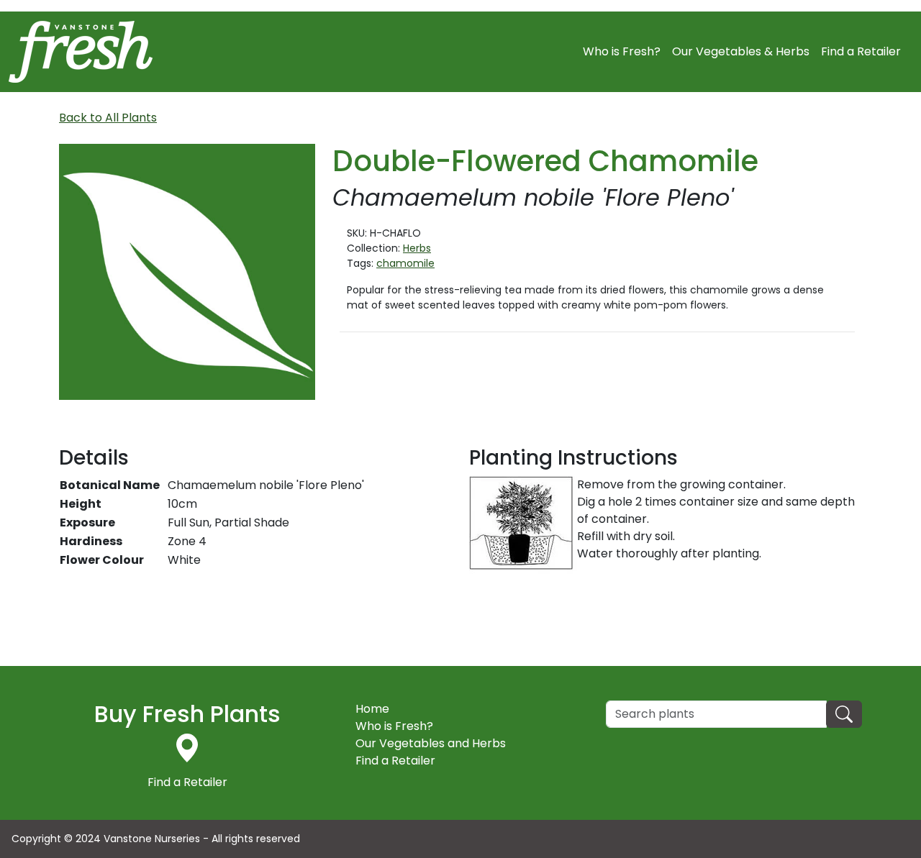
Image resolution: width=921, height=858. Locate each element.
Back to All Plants (108, 117)
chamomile (405, 263)
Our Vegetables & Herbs (740, 51)
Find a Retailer (861, 51)
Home (372, 708)
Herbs (417, 248)
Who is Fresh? (622, 51)
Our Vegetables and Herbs (430, 743)
